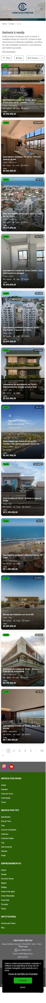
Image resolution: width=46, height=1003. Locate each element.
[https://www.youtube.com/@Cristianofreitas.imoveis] (11, 766)
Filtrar (8, 58)
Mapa (20, 58)
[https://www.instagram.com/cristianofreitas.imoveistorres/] (4, 766)
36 (42, 750)
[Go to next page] (2, 755)
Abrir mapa (24, 946)
